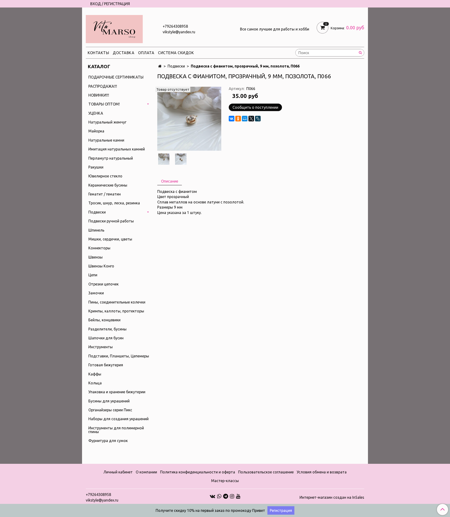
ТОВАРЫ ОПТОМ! (104, 104)
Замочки (96, 293)
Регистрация (281, 510)
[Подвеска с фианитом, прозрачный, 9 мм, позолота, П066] (189, 118)
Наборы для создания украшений (118, 419)
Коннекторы (99, 248)
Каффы (94, 374)
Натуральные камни (106, 140)
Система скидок (176, 53)
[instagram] (232, 496)
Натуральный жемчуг (107, 122)
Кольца (95, 383)
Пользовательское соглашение (266, 472)
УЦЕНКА (95, 113)
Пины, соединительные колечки (116, 302)
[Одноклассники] (238, 118)
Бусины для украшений (109, 401)
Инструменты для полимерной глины (116, 430)
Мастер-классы (225, 481)
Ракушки (95, 167)
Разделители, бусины (107, 329)
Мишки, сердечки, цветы (110, 239)
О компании (146, 472)
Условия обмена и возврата (322, 472)
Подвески (176, 66)
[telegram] (225, 496)
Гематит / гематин (104, 194)
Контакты (98, 53)
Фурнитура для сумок (108, 440)
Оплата (146, 53)
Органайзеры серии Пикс (110, 410)
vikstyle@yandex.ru (179, 32)
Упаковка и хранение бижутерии (116, 392)
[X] (251, 118)
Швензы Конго (101, 266)
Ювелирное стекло (105, 176)
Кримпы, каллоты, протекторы (116, 311)
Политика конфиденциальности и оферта (197, 472)
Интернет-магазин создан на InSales (332, 497)
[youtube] (238, 496)
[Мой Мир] (245, 118)
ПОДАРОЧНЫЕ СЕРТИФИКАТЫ (115, 77)
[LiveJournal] (258, 118)
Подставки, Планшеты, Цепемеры (118, 356)
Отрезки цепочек (103, 284)
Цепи (92, 275)
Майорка (96, 131)
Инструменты (100, 347)
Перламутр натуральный (110, 158)
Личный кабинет (118, 472)
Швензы (95, 257)
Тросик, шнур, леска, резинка (114, 203)
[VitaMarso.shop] (114, 28)
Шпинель (96, 230)
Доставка (123, 53)
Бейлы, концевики (104, 320)
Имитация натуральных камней (116, 149)
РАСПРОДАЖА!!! (102, 86)
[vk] (212, 496)
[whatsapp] (219, 496)
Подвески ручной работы (111, 221)
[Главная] (160, 66)
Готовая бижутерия (105, 365)
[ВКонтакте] (231, 118)
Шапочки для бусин (106, 338)
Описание (169, 181)
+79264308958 (175, 26)
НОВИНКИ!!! (98, 95)
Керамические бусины (107, 185)
